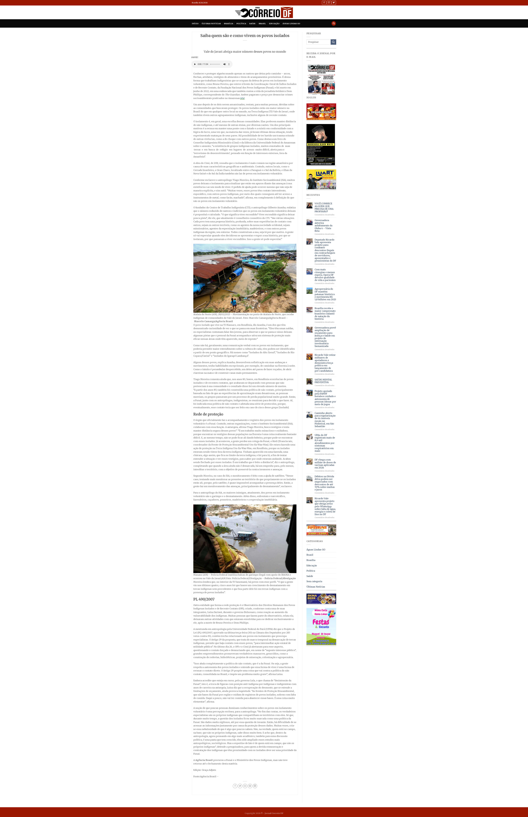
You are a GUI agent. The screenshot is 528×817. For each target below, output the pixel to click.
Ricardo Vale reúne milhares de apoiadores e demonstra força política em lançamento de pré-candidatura (325, 363)
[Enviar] (333, 42)
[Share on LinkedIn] (255, 786)
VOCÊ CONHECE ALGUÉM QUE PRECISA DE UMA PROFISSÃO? (324, 207)
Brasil (262, 23)
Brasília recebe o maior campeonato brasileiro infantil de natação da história (325, 313)
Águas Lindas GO (291, 23)
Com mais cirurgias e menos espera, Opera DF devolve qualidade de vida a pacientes (325, 274)
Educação (274, 23)
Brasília (228, 23)
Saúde (252, 23)
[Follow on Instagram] (329, 3)
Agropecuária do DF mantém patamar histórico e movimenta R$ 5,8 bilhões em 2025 (325, 294)
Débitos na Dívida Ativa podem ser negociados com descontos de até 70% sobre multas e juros (325, 483)
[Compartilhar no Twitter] (240, 786)
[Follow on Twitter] (334, 3)
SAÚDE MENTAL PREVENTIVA (323, 381)
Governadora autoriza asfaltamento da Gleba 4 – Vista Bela (323, 225)
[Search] (334, 23)
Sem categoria (314, 581)
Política (241, 23)
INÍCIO (195, 23)
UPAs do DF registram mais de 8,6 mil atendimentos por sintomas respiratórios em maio (325, 443)
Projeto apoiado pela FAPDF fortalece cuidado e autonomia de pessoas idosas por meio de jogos (325, 398)
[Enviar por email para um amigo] (245, 786)
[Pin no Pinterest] (250, 786)
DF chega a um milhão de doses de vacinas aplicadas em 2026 (325, 463)
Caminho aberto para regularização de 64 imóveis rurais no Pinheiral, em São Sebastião (325, 420)
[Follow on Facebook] (324, 3)
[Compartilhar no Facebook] (235, 786)
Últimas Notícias (211, 23)
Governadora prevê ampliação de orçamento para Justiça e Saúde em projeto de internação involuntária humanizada (325, 336)
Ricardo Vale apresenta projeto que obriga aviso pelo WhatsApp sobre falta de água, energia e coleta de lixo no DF (325, 506)
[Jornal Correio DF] (264, 12)
